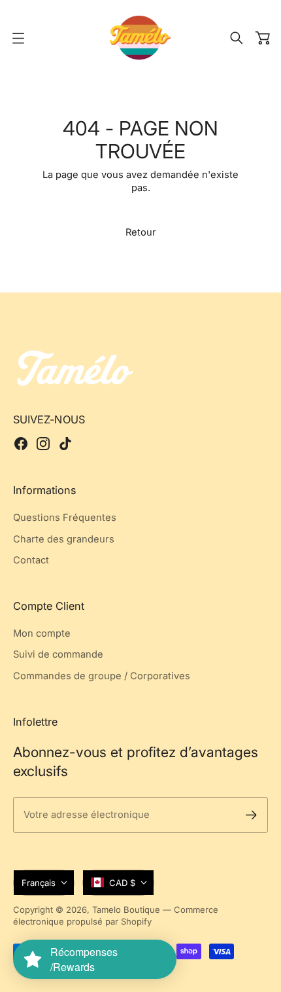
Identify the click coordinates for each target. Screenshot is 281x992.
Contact (31, 560)
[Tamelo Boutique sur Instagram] (43, 444)
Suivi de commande (58, 654)
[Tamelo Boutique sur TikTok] (65, 444)
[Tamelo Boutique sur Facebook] (21, 444)
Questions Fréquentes (64, 517)
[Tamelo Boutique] (140, 38)
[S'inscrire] (251, 815)
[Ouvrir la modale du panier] (263, 38)
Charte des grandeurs (63, 539)
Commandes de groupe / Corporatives (101, 676)
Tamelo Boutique (126, 909)
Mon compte (42, 633)
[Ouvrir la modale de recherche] (236, 38)
